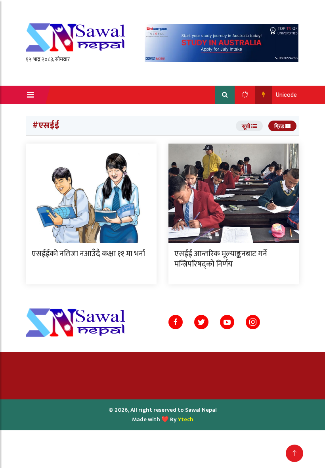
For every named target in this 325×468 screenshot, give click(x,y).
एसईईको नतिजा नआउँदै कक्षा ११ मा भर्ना (88, 254)
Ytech (185, 419)
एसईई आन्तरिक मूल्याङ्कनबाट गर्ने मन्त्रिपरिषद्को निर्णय (220, 259)
